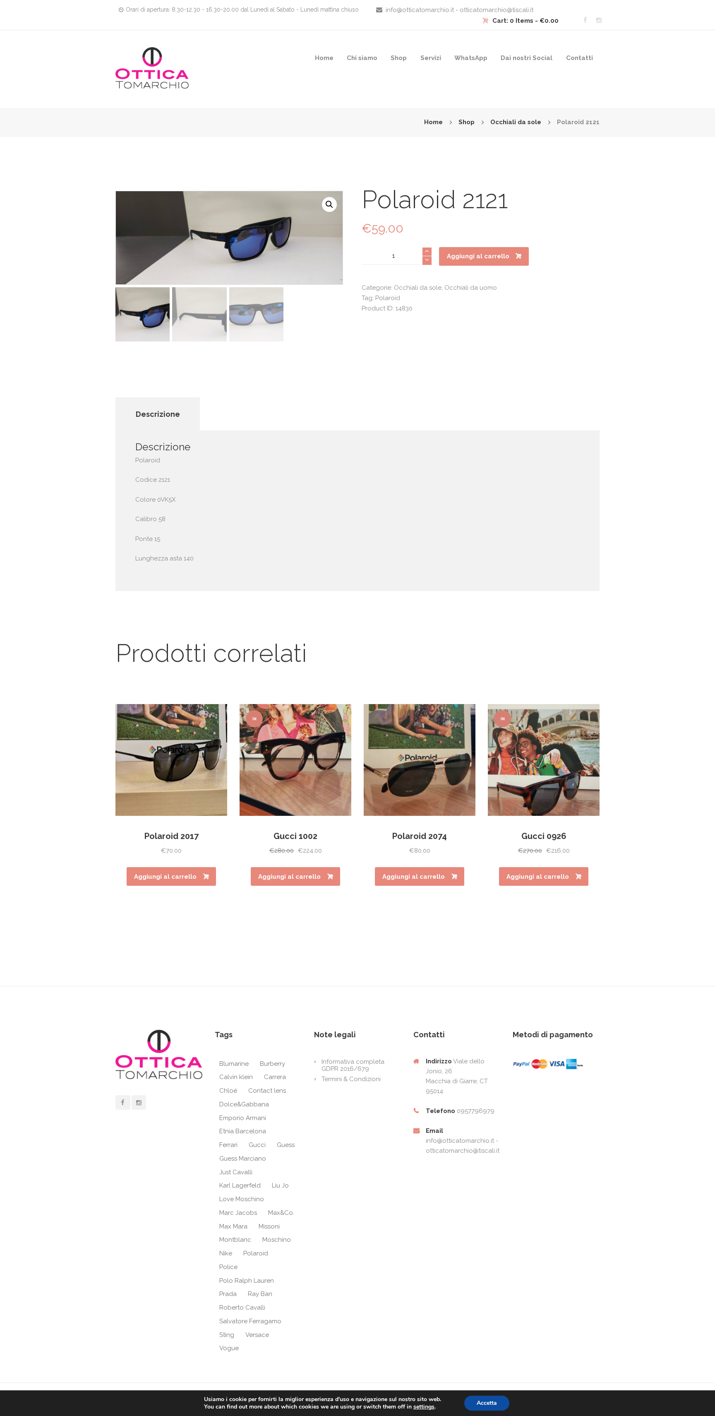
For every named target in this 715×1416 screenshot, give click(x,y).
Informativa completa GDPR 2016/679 (353, 1065)
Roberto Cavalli (242, 1307)
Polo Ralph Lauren (246, 1280)
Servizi (430, 58)
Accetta (487, 1403)
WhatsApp (470, 58)
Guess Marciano (242, 1158)
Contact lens (267, 1090)
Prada (228, 1294)
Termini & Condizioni (351, 1079)
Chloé (228, 1090)
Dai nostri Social (526, 58)
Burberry (272, 1063)
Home (324, 58)
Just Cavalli (235, 1172)
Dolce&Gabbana (244, 1104)
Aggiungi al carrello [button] (165, 876)
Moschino (276, 1239)
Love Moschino (241, 1199)
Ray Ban (260, 1294)
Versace (257, 1335)
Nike (225, 1253)
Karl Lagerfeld (240, 1185)
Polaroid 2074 (419, 836)
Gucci (257, 1145)
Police (228, 1267)
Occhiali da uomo (470, 287)
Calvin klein (236, 1077)
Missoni (269, 1226)
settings (423, 1407)
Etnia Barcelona (242, 1131)
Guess (286, 1145)
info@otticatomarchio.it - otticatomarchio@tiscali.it (459, 10)
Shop (399, 58)
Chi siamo (362, 58)
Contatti (579, 58)
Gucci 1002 (295, 836)
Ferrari (228, 1145)
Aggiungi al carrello (478, 256)
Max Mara (233, 1226)
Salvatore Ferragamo (250, 1321)
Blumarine (234, 1063)
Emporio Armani (242, 1118)
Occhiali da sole (515, 122)
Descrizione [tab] (158, 414)
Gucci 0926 (543, 836)
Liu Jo (280, 1185)
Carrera (275, 1077)
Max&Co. (281, 1212)
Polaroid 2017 (171, 836)
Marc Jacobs (238, 1212)
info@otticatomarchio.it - (462, 1140)
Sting (226, 1335)
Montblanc (235, 1239)
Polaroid (387, 298)
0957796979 (475, 1111)
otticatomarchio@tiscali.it (462, 1150)
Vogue (229, 1348)
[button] (329, 204)
